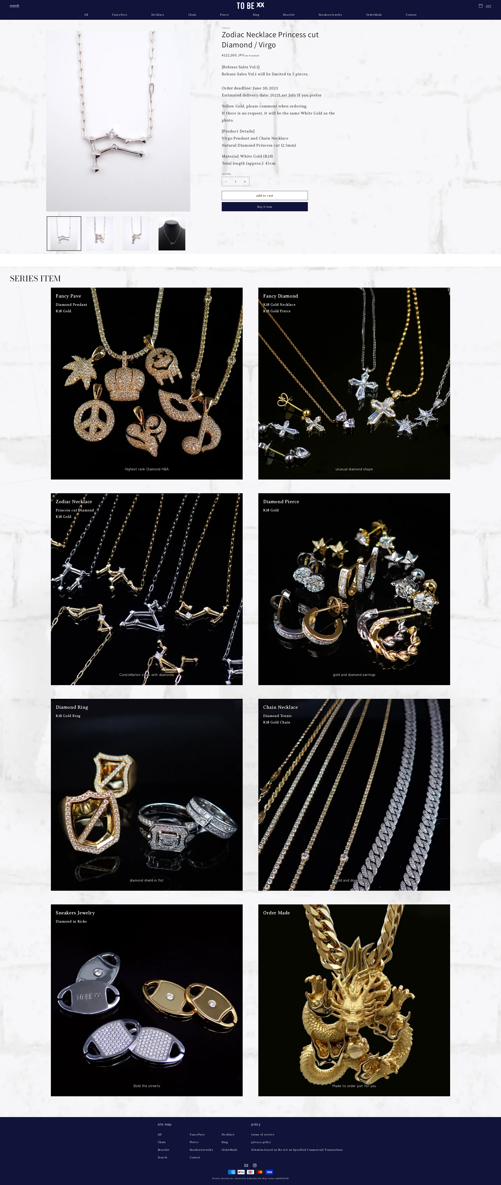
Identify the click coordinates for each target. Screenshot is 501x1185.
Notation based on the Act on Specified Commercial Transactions (297, 1149)
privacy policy (261, 1142)
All (160, 1134)
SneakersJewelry (201, 1149)
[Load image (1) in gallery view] (64, 234)
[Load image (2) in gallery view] (100, 234)
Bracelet (163, 1149)
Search (162, 1157)
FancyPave (197, 1134)
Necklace (228, 1134)
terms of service (262, 1134)
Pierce (194, 1142)
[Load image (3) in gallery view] (136, 234)
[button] (14, 5)
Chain (162, 1142)
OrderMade (229, 1149)
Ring (225, 1142)
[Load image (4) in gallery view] (172, 234)
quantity (226, 173)
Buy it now (264, 207)
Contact (195, 1157)
